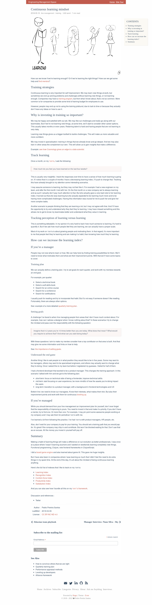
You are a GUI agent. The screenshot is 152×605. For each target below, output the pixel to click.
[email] (65, 583)
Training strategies (134, 26)
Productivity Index (43, 480)
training (58, 13)
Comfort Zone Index (44, 478)
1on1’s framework (79, 488)
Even (87, 595)
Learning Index (42, 472)
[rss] (86, 583)
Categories (66, 589)
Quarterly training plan (45, 566)
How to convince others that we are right (52, 563)
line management (48, 13)
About (82, 589)
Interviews (107, 589)
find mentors (44, 81)
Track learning (133, 34)
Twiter (38, 500)
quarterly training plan (68, 306)
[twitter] (71, 583)
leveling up (81, 394)
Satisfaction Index (43, 483)
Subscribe (56, 589)
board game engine (44, 452)
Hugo (75, 595)
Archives (47, 589)
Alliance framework (44, 575)
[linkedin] (76, 583)
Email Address (40, 540)
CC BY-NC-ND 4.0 (49, 514)
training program (65, 98)
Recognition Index (43, 475)
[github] (81, 583)
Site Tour (120, 2)
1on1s (51, 161)
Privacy (75, 589)
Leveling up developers (45, 572)
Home (112, 2)
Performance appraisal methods (49, 569)
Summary (131, 42)
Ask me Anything (94, 589)
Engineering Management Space (42, 2)
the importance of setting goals (48, 349)
